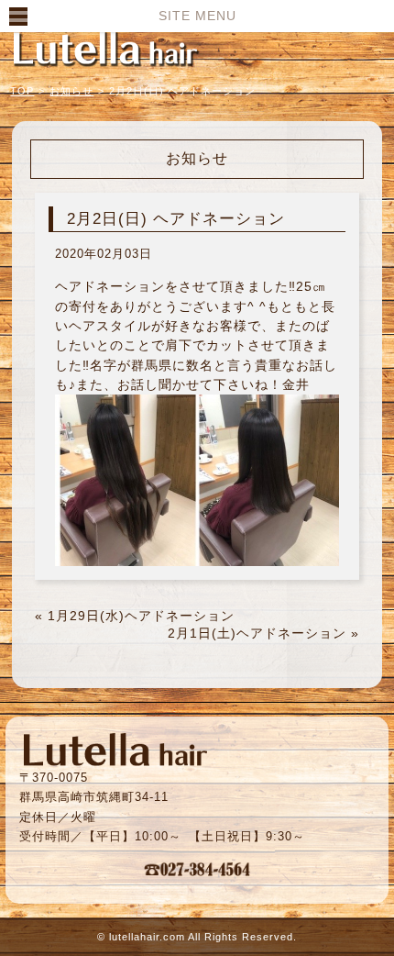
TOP (22, 90)
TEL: (196, 869)
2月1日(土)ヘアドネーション (257, 633)
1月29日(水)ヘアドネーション (141, 615)
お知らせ (71, 90)
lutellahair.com (147, 936)
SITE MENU (197, 15)
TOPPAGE (105, 47)
